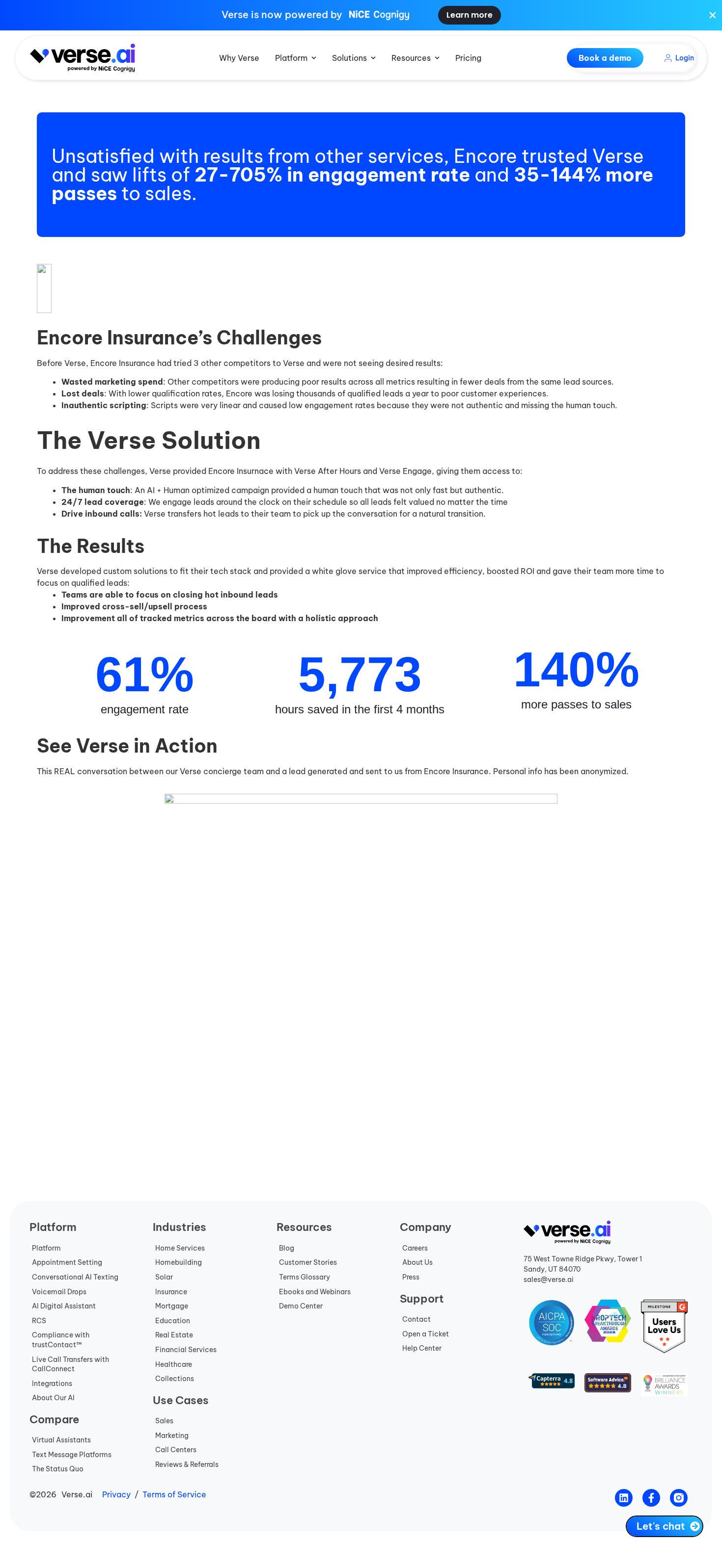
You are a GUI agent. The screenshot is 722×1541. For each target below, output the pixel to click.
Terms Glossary (304, 1277)
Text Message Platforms (71, 1454)
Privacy (116, 1494)
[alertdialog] (361, 15)
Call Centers (175, 1449)
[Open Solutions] (373, 58)
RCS (39, 1320)
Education (172, 1320)
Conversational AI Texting (75, 1277)
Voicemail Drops (59, 1291)
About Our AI (53, 1397)
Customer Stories (308, 1262)
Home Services (180, 1248)
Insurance (171, 1291)
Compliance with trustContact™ (60, 1340)
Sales (164, 1420)
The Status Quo (57, 1468)
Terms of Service (174, 1494)
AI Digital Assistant (64, 1306)
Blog (286, 1248)
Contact (416, 1319)
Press (410, 1277)
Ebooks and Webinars (315, 1291)
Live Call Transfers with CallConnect (70, 1364)
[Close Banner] (712, 15)
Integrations (52, 1383)
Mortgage (171, 1306)
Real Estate (174, 1335)
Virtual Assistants (61, 1440)
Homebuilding (178, 1262)
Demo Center (301, 1306)
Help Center (422, 1348)
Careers (415, 1248)
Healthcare (173, 1364)
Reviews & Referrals (187, 1464)
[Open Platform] (313, 58)
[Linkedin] (624, 1498)
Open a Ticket (425, 1334)
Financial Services (186, 1349)
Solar (164, 1277)
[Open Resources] (437, 58)
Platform (46, 1248)
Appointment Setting (67, 1262)
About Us (417, 1262)
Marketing (172, 1435)
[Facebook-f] (651, 1498)
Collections (174, 1378)
